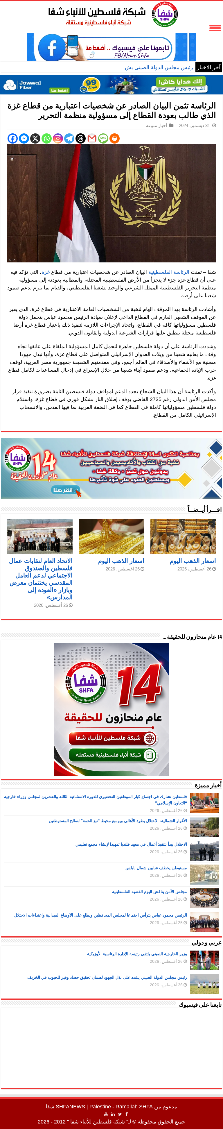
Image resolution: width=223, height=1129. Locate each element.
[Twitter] (120, 1114)
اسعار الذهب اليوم (193, 560)
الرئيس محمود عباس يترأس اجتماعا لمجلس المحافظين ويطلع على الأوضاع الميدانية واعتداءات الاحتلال (100, 915)
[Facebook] (13, 138)
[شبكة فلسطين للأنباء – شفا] (111, 13)
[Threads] (80, 138)
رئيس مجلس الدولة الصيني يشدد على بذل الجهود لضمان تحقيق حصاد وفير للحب (106, 67)
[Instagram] (58, 138)
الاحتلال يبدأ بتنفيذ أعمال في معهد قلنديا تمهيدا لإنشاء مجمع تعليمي (131, 844)
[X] (35, 138)
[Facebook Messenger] (24, 138)
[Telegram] (69, 138)
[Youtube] (106, 1114)
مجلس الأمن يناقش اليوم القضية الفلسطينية (149, 891)
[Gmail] (92, 138)
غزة (46, 272)
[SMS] (103, 138)
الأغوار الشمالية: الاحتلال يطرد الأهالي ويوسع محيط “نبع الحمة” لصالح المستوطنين (118, 820)
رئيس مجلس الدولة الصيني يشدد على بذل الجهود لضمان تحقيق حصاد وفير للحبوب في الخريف (107, 977)
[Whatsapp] (47, 138)
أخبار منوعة (156, 125)
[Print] (114, 138)
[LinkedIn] (113, 1114)
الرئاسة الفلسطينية (168, 272)
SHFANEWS (70, 1107)
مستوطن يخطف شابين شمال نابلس (156, 867)
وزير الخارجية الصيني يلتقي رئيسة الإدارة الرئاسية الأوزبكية (137, 953)
